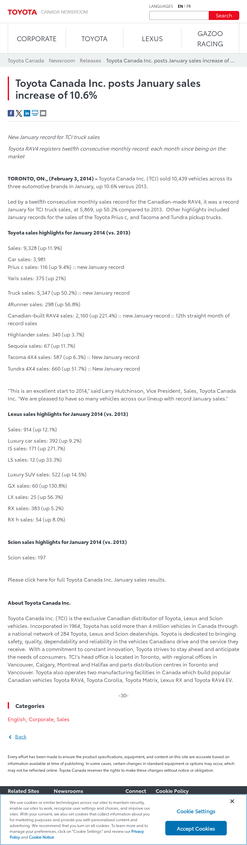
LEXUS (152, 38)
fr (189, 6)
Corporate (41, 718)
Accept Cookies (196, 828)
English (17, 718)
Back (20, 736)
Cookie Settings (196, 810)
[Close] (232, 801)
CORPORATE (37, 38)
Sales (63, 718)
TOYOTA (94, 38)
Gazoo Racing (210, 38)
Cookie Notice (41, 837)
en (180, 6)
